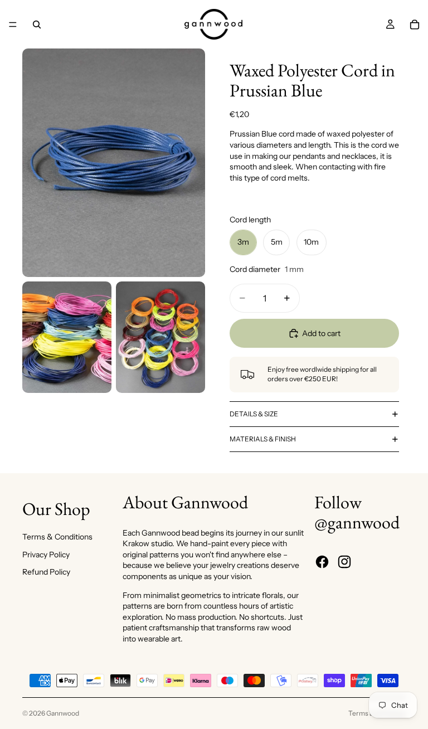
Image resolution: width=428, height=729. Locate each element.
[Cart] (414, 24)
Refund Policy (46, 572)
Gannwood (62, 713)
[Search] (37, 24)
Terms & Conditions (57, 537)
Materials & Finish (263, 439)
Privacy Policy (46, 555)
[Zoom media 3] (160, 337)
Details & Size (254, 414)
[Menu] (13, 24)
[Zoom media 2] (66, 337)
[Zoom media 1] (113, 162)
